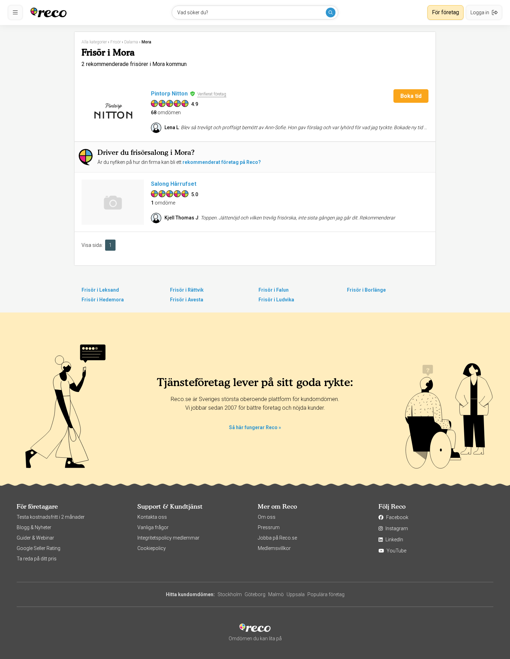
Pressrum (269, 527)
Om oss (266, 517)
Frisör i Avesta (186, 299)
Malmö (276, 594)
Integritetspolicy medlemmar (168, 538)
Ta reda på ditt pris (37, 558)
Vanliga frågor (153, 527)
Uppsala (296, 594)
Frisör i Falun (273, 290)
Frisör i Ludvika (276, 299)
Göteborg (255, 594)
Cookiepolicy (151, 548)
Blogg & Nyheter (34, 527)
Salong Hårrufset (173, 184)
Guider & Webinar (35, 538)
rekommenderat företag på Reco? (221, 162)
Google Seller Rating (38, 548)
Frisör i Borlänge (366, 290)
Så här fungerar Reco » (255, 427)
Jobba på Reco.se (277, 538)
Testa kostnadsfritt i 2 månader (51, 517)
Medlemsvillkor (274, 548)
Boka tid (411, 96)
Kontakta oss (152, 517)
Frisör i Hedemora (103, 299)
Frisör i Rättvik (187, 290)
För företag (445, 12)
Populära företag (326, 594)
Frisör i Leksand (100, 290)
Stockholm (230, 594)
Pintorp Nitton (169, 93)
